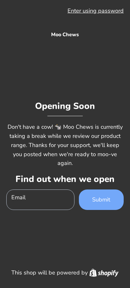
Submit (101, 199)
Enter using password (96, 10)
